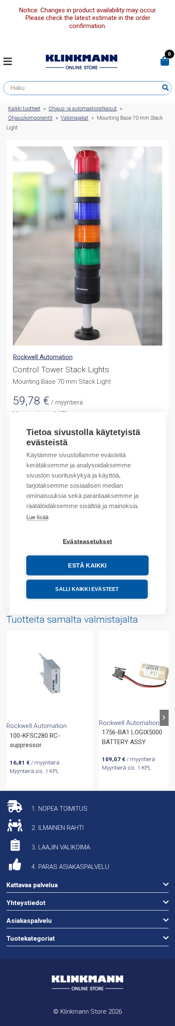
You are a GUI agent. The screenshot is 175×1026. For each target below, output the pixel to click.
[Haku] (165, 88)
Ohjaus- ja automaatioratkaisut (82, 109)
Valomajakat (74, 118)
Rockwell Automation (43, 357)
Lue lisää (37, 517)
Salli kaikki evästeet (87, 589)
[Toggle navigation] (10, 62)
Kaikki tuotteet (24, 109)
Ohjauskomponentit (30, 118)
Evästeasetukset (87, 541)
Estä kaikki (87, 565)
